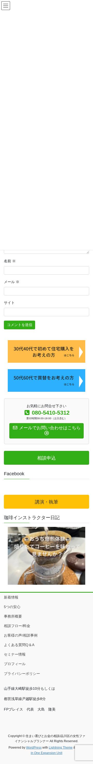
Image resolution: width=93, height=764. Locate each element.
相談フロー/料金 (17, 626)
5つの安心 (12, 607)
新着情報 (11, 597)
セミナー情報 (15, 654)
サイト (9, 303)
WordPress (34, 747)
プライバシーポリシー (22, 674)
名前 (10, 261)
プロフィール (15, 664)
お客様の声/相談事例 (20, 635)
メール (11, 282)
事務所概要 (13, 616)
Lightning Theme (61, 747)
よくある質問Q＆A (19, 645)
